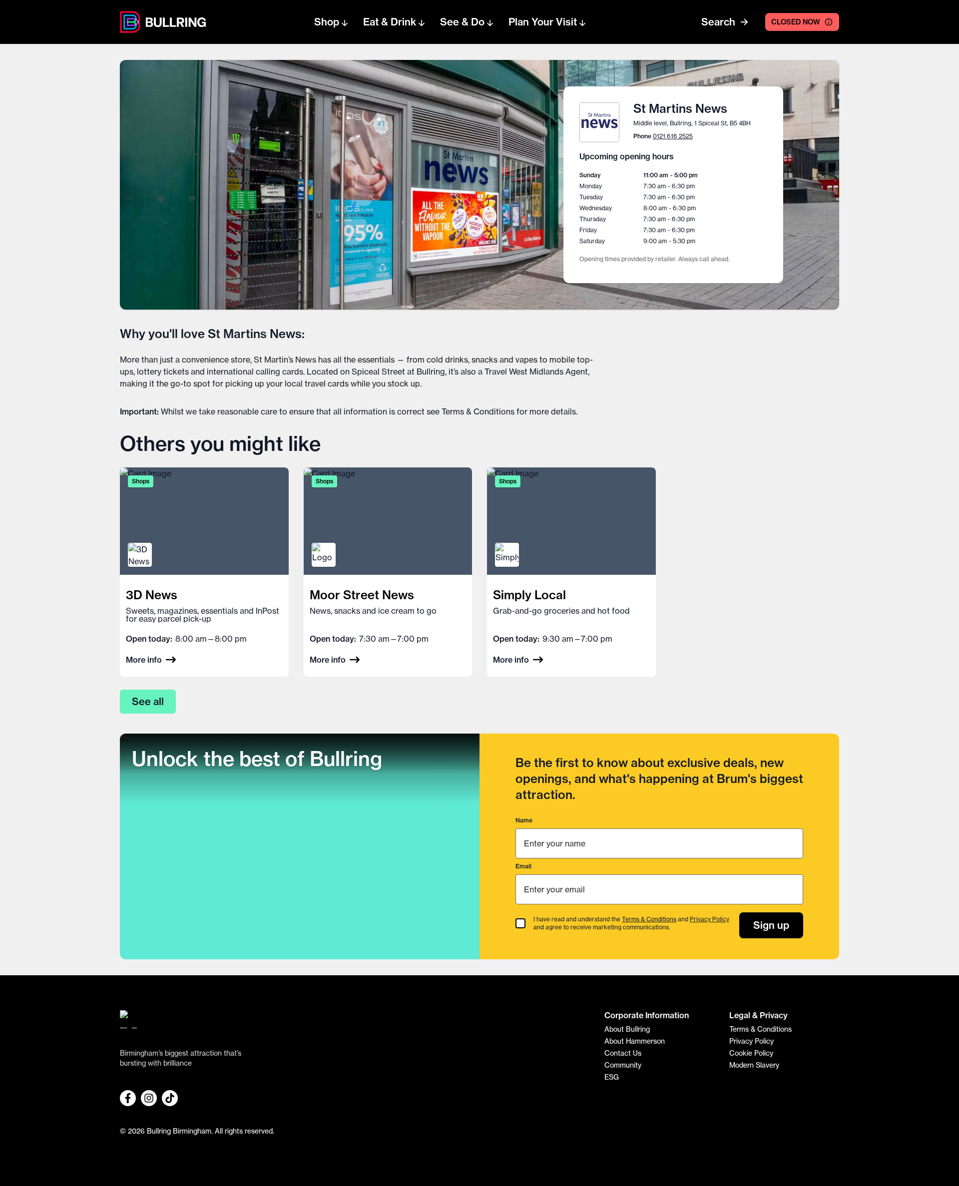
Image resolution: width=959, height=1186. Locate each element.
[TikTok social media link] (170, 1098)
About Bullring (627, 1029)
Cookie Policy (751, 1053)
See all (148, 701)
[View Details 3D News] (204, 572)
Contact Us (622, 1053)
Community (622, 1065)
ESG (611, 1077)
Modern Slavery (754, 1065)
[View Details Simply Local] (571, 572)
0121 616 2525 (673, 136)
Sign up (771, 925)
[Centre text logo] (172, 22)
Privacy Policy (709, 919)
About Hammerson (634, 1041)
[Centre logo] (130, 22)
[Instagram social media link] (149, 1098)
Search (718, 21)
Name (523, 820)
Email (523, 866)
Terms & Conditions (478, 411)
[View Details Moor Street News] (388, 572)
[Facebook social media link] (128, 1098)
